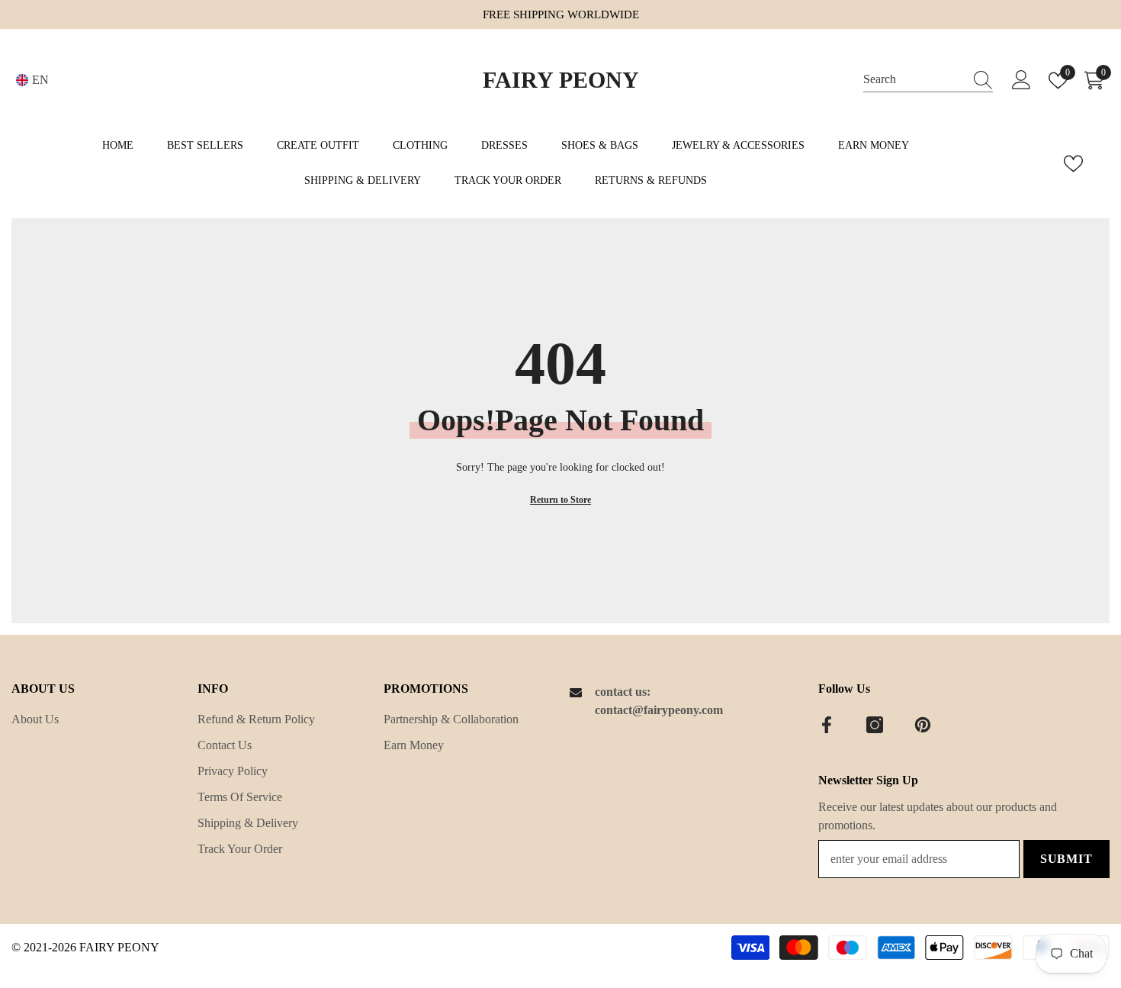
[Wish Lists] (1073, 163)
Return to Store (560, 499)
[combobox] (913, 80)
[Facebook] (826, 724)
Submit (1066, 858)
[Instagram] (874, 724)
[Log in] (1021, 80)
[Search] (928, 80)
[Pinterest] (922, 724)
